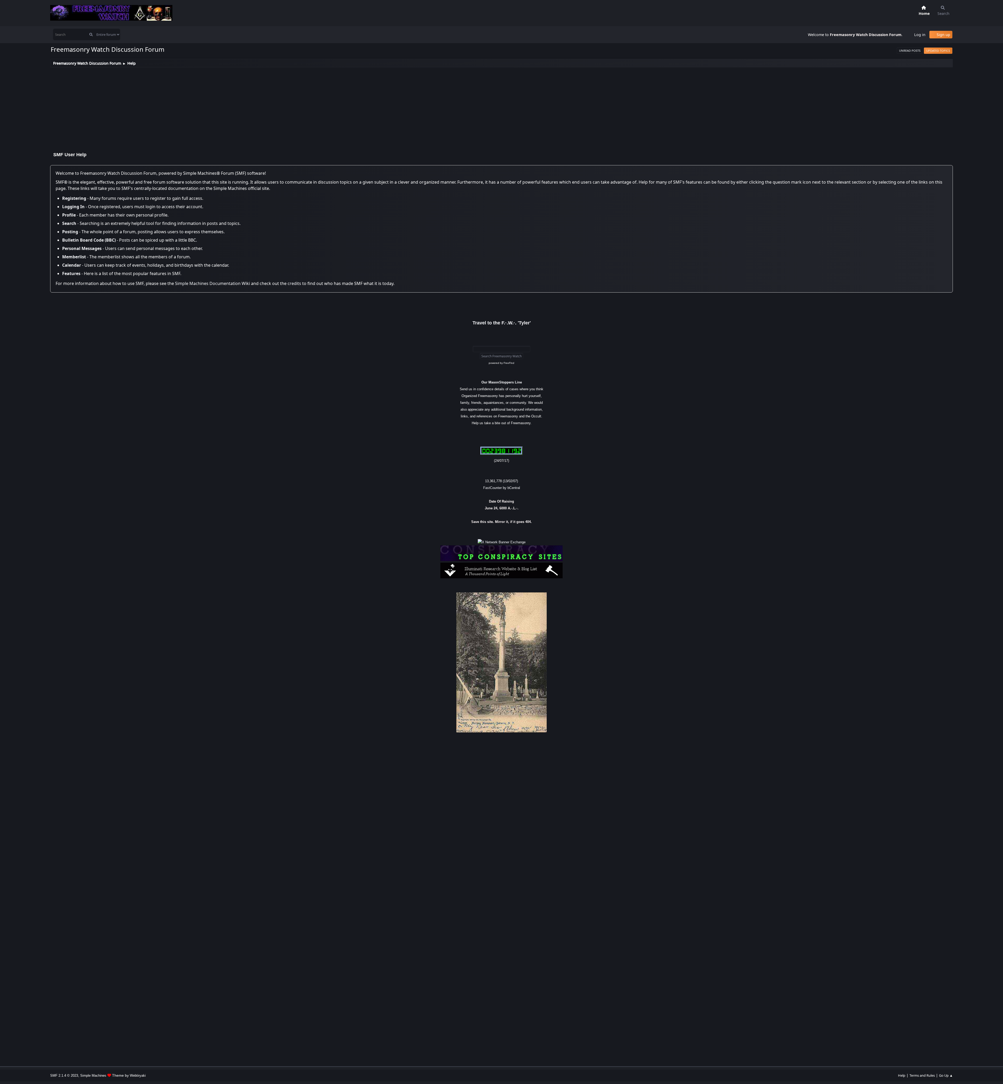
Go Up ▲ (946, 1075)
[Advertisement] (501, 106)
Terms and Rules (922, 1075)
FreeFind (509, 363)
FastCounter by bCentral (501, 488)
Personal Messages (82, 248)
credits (294, 283)
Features (71, 273)
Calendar (71, 265)
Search (69, 223)
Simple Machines (93, 1075)
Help (901, 1075)
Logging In (73, 206)
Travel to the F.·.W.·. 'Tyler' (502, 322)
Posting (70, 232)
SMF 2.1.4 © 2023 (64, 1075)
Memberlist (74, 257)
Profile (69, 215)
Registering (74, 198)
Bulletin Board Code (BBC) (89, 240)
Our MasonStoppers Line (501, 382)
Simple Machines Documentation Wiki (212, 283)
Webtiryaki (138, 1075)
